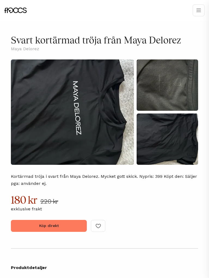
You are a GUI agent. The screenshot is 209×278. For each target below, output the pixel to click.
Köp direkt (49, 225)
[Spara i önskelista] (98, 226)
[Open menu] (199, 10)
